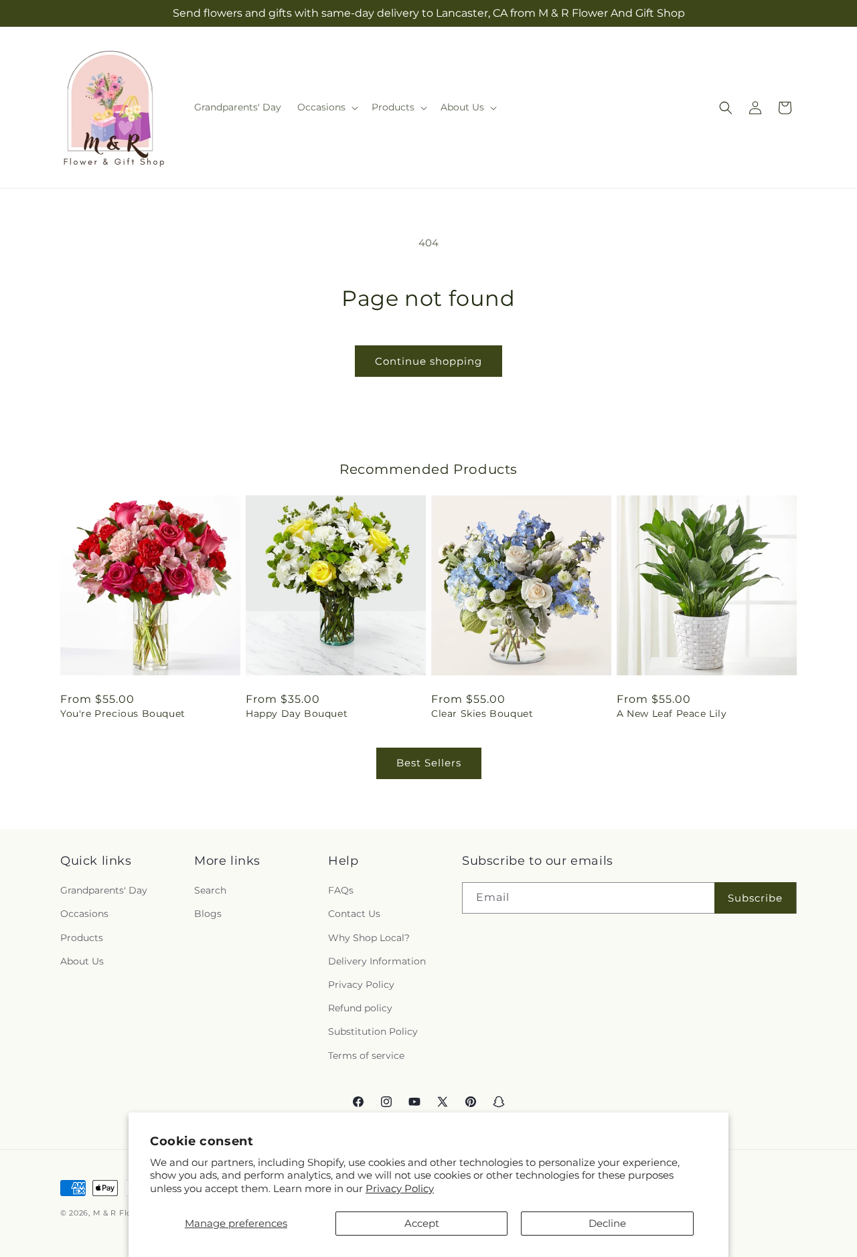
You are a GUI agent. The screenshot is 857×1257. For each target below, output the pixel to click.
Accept (421, 1223)
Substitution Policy (373, 1031)
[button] (326, 107)
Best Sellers (428, 762)
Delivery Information (377, 961)
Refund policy (360, 1008)
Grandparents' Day (103, 890)
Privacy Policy (400, 1188)
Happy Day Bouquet (296, 713)
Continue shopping (428, 361)
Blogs (208, 914)
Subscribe (755, 898)
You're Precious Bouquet (122, 713)
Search (210, 890)
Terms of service (366, 1056)
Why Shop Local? (369, 938)
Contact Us (354, 914)
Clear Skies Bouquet (482, 713)
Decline (607, 1223)
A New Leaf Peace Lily (672, 713)
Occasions (84, 914)
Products (81, 938)
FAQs (341, 890)
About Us (82, 961)
